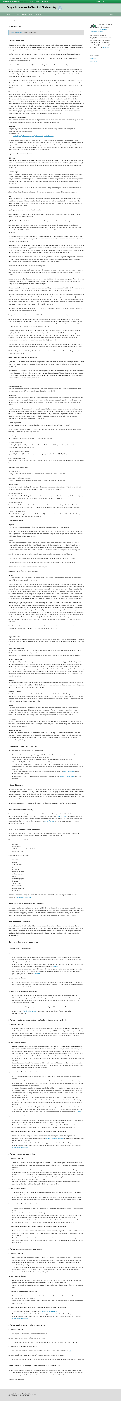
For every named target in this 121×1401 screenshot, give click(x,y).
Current (8, 14)
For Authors (93, 61)
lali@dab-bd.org (49, 136)
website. (78, 1112)
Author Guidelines (69, 771)
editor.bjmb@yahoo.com (21, 136)
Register (98, 1)
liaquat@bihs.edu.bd (36, 136)
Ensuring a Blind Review (67, 776)
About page (106, 47)
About (37, 1)
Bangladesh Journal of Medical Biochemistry (32, 7)
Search (111, 14)
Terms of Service (61, 816)
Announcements (27, 14)
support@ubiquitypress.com (55, 1138)
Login (104, 1)
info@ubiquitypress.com (23, 897)
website (56, 967)
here (70, 1351)
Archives (16, 14)
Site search (44, 1)
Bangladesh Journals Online (14, 1)
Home (31, 1)
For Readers (93, 58)
